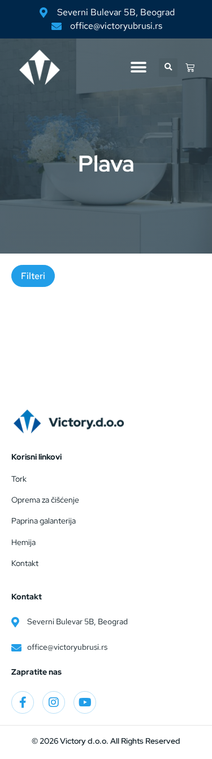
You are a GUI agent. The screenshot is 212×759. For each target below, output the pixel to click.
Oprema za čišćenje (45, 500)
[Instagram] (53, 702)
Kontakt (24, 563)
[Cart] (190, 67)
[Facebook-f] (22, 702)
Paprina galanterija (43, 521)
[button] (138, 67)
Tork (19, 479)
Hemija (23, 542)
